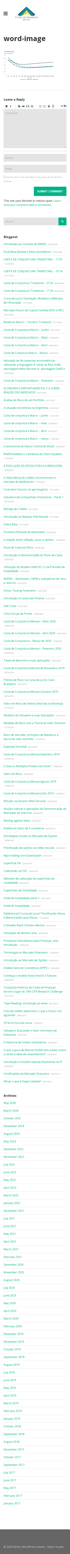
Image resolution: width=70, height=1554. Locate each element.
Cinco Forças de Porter (18, 614)
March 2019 (11, 1403)
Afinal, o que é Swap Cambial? (22, 1081)
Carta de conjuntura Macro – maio (25, 423)
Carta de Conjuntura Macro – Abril (25, 345)
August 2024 (12, 1134)
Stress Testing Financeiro (20, 590)
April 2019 (10, 1395)
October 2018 (12, 1426)
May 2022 (10, 1180)
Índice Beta (11, 524)
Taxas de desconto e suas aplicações (27, 660)
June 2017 (10, 1480)
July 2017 (9, 1472)
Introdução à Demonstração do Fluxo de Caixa (33, 555)
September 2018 (14, 1434)
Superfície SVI (12, 863)
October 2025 (12, 1118)
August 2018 (12, 1442)
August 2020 (12, 1280)
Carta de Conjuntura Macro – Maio (26, 337)
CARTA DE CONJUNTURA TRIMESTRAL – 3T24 (33, 271)
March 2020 (11, 1318)
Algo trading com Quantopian (22, 855)
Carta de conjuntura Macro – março (26, 438)
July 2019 (9, 1372)
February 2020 (13, 1326)
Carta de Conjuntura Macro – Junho (26, 330)
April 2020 (10, 1311)
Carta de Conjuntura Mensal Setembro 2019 (32, 754)
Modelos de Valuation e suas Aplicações (29, 715)
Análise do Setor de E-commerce (24, 828)
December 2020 (13, 1265)
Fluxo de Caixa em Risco (18, 547)
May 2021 (10, 1234)
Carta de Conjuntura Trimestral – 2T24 (28, 283)
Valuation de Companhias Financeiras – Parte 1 (33, 497)
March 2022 (11, 1195)
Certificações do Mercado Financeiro (26, 1074)
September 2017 (14, 1465)
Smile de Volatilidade (17, 906)
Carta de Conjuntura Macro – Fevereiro (28, 380)
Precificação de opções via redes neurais (29, 848)
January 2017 (12, 1503)
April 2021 (10, 1241)
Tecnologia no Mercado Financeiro (26, 952)
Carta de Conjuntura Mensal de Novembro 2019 (34, 668)
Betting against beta (17, 820)
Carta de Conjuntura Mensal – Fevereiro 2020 (32, 648)
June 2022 (10, 1172)
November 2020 (14, 1272)
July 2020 (9, 1288)
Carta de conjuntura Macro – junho (26, 415)
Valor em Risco (13, 774)
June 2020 (10, 1295)
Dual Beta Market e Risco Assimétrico (27, 252)
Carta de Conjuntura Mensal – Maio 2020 (30, 621)
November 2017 (14, 1449)
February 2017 (13, 1496)
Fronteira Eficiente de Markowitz (24, 532)
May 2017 (10, 1488)
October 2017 (12, 1457)
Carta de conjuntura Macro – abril (25, 431)
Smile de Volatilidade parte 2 (21, 898)
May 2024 (10, 1141)
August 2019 (12, 1365)
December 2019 (13, 1334)
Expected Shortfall (15, 747)
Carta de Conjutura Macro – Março (26, 353)
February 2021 (13, 1257)
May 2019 (10, 1388)
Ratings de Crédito (15, 509)
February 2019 (13, 1411)
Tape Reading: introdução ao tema (25, 1003)
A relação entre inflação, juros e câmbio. (29, 540)
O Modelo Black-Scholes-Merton (24, 925)
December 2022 (13, 1149)
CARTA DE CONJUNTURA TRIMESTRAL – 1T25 (33, 259)
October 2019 (12, 1349)
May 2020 (10, 1303)
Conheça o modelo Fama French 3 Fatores (30, 975)
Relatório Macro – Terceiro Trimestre (27, 322)
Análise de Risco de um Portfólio (24, 400)
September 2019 (14, 1357)
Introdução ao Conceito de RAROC (25, 244)
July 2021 (9, 1218)
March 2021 (11, 1249)
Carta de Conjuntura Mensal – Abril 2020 (29, 633)
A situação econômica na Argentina (26, 408)
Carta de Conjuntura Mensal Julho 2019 (29, 793)
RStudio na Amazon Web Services (25, 801)
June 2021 (10, 1226)
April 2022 (10, 1188)
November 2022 (14, 1157)
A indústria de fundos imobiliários (25, 1042)
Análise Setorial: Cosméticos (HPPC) (26, 968)
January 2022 (12, 1203)
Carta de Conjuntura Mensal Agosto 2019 (30, 781)
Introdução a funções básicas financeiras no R (33, 1062)
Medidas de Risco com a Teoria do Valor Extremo (34, 723)
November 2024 (14, 1126)
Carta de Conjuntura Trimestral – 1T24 (28, 291)
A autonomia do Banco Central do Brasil (29, 446)
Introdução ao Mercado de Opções (25, 960)
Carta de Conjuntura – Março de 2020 (27, 641)
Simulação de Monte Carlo (20, 933)
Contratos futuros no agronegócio (26, 489)
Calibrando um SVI (15, 871)
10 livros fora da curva (18, 1023)
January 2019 (12, 1419)
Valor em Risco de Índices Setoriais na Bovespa (33, 703)
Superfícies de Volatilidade (20, 890)
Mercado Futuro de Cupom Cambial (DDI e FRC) (34, 310)
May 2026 (10, 1103)
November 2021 (14, 1211)
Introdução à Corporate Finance (24, 598)
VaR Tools (10, 606)
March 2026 (11, 1110)
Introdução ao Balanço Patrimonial (26, 517)
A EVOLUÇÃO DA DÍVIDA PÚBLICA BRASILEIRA (33, 466)
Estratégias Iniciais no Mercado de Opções (30, 836)
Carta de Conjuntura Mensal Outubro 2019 (31, 692)
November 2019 (14, 1342)
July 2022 (9, 1164)
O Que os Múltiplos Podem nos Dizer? (28, 766)
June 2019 (10, 1380)
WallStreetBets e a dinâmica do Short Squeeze (33, 454)
